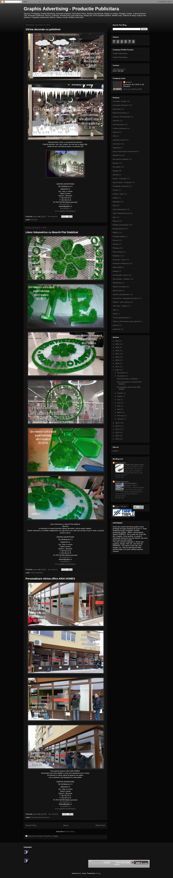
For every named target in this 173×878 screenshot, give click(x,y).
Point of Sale (117, 252)
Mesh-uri (116, 221)
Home (65, 825)
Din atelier (116, 167)
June (119, 403)
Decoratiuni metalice (120, 159)
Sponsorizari (117, 290)
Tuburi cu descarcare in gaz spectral (126, 321)
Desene (116, 163)
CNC (114, 136)
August (120, 396)
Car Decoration (118, 124)
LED (114, 205)
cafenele (116, 121)
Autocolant (34, 817)
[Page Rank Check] (138, 508)
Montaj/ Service (44, 817)
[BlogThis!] (64, 216)
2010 (117, 439)
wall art (115, 325)
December (121, 373)
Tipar (115, 310)
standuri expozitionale (121, 294)
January (120, 419)
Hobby (115, 198)
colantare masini (119, 140)
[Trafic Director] (124, 516)
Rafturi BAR (117, 267)
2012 (117, 432)
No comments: (53, 216)
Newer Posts (31, 825)
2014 (117, 426)
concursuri (117, 144)
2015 (117, 423)
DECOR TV (117, 155)
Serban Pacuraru (122, 482)
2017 (117, 367)
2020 (117, 357)
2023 (117, 347)
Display (115, 171)
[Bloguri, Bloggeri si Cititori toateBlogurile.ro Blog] (120, 508)
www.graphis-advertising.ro (65, 211)
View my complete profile (132, 89)
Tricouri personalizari (120, 318)
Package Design (119, 236)
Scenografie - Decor (120, 275)
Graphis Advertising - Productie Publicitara (71, 8)
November (121, 376)
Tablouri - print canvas (121, 302)
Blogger (98, 873)
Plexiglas (116, 248)
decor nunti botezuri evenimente (125, 151)
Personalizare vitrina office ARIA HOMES (50, 578)
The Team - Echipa (120, 306)
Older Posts (100, 825)
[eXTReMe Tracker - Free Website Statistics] (26, 854)
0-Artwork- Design (119, 101)
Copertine (116, 148)
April (119, 409)
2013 (117, 429)
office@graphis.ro (65, 204)
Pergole (116, 244)
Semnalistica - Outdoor (121, 279)
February (121, 416)
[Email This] (62, 216)
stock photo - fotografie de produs (125, 298)
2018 (117, 363)
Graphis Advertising (120, 53)
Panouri (116, 240)
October (120, 393)
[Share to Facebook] (69, 216)
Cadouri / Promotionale (121, 117)
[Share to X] (67, 216)
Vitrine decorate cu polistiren (43, 29)
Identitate (116, 202)
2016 (117, 370)
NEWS (115, 233)
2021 (117, 354)
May (119, 406)
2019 (117, 360)
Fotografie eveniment (121, 186)
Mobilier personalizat (120, 225)
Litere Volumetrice (37, 573)
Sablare (116, 271)
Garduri (115, 190)
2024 (117, 344)
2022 (117, 351)
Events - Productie (119, 178)
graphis (129, 82)
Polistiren (34, 220)
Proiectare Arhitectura (121, 263)
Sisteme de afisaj (119, 287)
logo (114, 217)
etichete (116, 175)
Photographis (120, 463)
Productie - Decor (119, 260)
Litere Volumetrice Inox (121, 213)
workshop (116, 329)
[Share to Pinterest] (71, 216)
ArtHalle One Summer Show (134, 465)
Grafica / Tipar (118, 194)
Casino (115, 132)
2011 (117, 436)
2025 (117, 341)
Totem (115, 314)
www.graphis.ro (65, 208)
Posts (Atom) (70, 831)
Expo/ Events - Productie (122, 182)
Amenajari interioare (120, 105)
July (119, 399)
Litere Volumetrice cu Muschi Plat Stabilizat (52, 232)
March (119, 412)
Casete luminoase (119, 128)
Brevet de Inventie (119, 113)
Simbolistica (117, 283)
